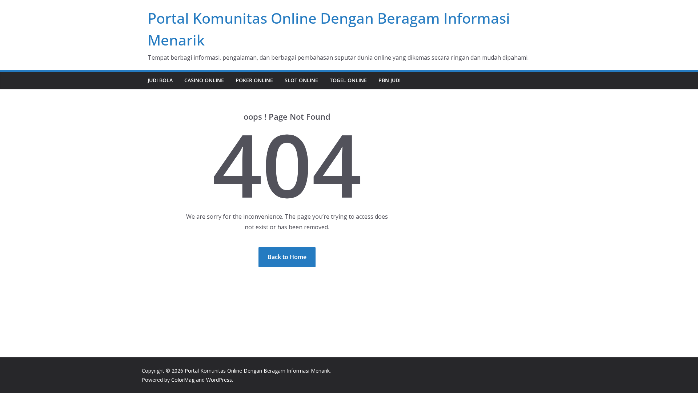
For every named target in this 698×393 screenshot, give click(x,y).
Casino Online (204, 80)
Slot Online (301, 80)
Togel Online (348, 80)
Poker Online (254, 80)
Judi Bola (160, 80)
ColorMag (182, 379)
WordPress (219, 379)
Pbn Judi (389, 80)
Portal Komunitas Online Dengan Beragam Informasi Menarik (257, 370)
